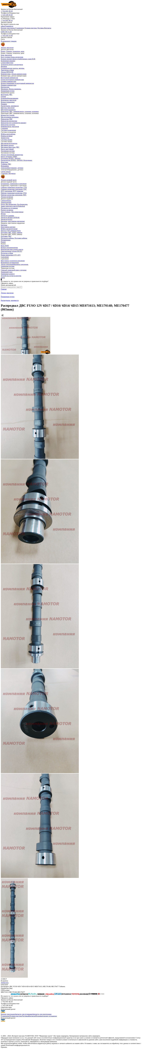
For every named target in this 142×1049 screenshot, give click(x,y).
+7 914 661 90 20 (7, 11)
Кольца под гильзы (7, 115)
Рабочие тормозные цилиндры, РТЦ (14, 193)
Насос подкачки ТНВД (9, 156)
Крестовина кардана (8, 227)
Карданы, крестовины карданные (13, 221)
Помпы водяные (6, 136)
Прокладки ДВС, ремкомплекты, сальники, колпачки (20, 111)
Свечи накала (5, 171)
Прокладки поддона (8, 125)
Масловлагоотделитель (9, 143)
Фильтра (4, 66)
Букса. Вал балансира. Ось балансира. (14, 204)
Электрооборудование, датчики (12, 168)
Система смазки (6, 140)
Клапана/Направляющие (9, 98)
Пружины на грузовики (9, 208)
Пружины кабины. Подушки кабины (14, 238)
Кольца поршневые (8, 102)
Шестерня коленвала (8, 109)
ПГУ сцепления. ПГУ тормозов (12, 191)
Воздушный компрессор (9, 78)
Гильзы (3, 96)
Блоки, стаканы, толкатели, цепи (12, 51)
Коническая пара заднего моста (12, 249)
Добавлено (5, 983)
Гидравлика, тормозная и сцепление (14, 184)
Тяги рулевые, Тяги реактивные (12, 212)
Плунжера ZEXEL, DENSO (10, 158)
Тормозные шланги (8, 274)
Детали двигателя (7, 293)
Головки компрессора (8, 81)
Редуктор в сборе (7, 253)
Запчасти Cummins (7, 215)
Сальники (4, 128)
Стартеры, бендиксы (8, 173)
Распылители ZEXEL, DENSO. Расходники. (16, 160)
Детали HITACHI (7, 72)
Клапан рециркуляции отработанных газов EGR (18, 59)
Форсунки (4, 162)
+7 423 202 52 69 (7, 35)
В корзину (4, 981)
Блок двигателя (6, 55)
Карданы (4, 225)
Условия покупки (16, 1016)
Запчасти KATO (6, 219)
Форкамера (5, 166)
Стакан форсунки (7, 63)
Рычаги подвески (7, 210)
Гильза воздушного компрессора (12, 79)
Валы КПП (5, 246)
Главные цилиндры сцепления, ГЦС (14, 189)
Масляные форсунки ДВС (10, 147)
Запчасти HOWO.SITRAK (10, 217)
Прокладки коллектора (9, 121)
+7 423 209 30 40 (7, 15)
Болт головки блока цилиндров (12, 57)
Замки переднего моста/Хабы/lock (13, 206)
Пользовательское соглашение (46, 1016)
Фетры (3, 214)
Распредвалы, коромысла (10, 106)
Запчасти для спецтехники (42, 1014)
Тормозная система (7, 266)
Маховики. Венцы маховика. (11, 89)
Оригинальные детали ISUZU (11, 251)
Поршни (4, 104)
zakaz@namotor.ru (7, 26)
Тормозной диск (6, 272)
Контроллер (5, 87)
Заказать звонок (6, 22)
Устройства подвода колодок (11, 276)
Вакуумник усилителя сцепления (13, 261)
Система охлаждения (8, 130)
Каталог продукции (8, 1014)
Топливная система (8, 151)
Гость (3, 39)
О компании (5, 1016)
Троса (3, 277)
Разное (3, 242)
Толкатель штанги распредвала (12, 64)
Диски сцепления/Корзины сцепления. (14, 264)
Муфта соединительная (9, 229)
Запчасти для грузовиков (24, 1014)
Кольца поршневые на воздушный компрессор (17, 83)
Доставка (25, 1016)
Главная (3, 289)
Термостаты (5, 138)
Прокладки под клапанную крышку (13, 123)
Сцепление (5, 257)
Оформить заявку (7, 283)
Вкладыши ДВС (6, 94)
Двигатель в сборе (7, 70)
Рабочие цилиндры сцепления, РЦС (14, 195)
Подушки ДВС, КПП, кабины (11, 232)
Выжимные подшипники (10, 262)
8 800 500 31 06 (6, 32)
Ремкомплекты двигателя (10, 126)
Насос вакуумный (7, 149)
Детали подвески (7, 197)
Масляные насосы (7, 145)
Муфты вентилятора (8, 134)
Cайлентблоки (6, 200)
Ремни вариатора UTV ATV (11, 255)
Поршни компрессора (8, 85)
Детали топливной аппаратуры (12, 155)
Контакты (31, 1016)
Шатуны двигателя (7, 108)
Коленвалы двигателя (8, 100)
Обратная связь (6, 1007)
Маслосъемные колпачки (10, 117)
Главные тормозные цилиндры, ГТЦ (14, 187)
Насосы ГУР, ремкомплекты (11, 231)
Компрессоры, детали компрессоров (13, 74)
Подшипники (5, 240)
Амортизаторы (6, 202)
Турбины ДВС (6, 164)
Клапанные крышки (8, 61)
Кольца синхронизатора (9, 247)
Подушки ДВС (6, 236)
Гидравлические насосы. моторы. (13, 68)
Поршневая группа (7, 91)
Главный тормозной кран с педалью (13, 270)
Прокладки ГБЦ (6, 119)
